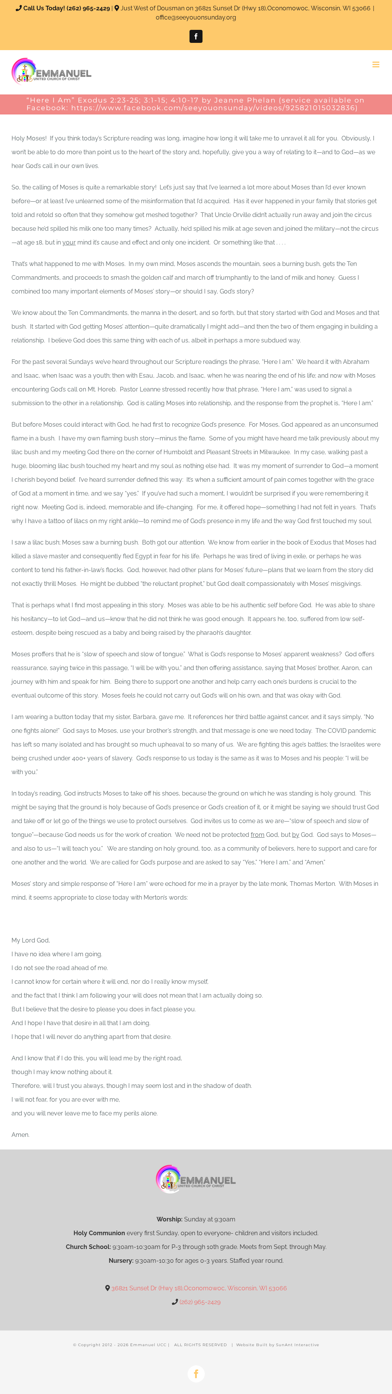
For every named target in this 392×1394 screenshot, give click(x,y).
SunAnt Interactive (297, 1344)
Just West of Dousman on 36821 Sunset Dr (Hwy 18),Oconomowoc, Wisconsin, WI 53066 (246, 8)
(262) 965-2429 (88, 8)
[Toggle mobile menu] (376, 64)
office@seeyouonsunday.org (196, 17)
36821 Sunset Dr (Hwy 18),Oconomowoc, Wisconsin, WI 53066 (199, 1288)
